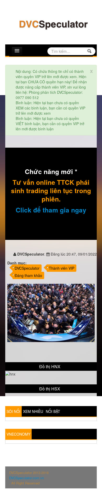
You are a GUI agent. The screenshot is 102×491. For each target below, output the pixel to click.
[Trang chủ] (53, 24)
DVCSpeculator (27, 268)
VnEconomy (18, 434)
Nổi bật (53, 411)
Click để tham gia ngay (51, 210)
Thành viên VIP (61, 268)
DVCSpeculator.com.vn (26, 477)
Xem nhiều (33, 411)
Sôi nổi (13, 411)
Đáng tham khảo (28, 275)
